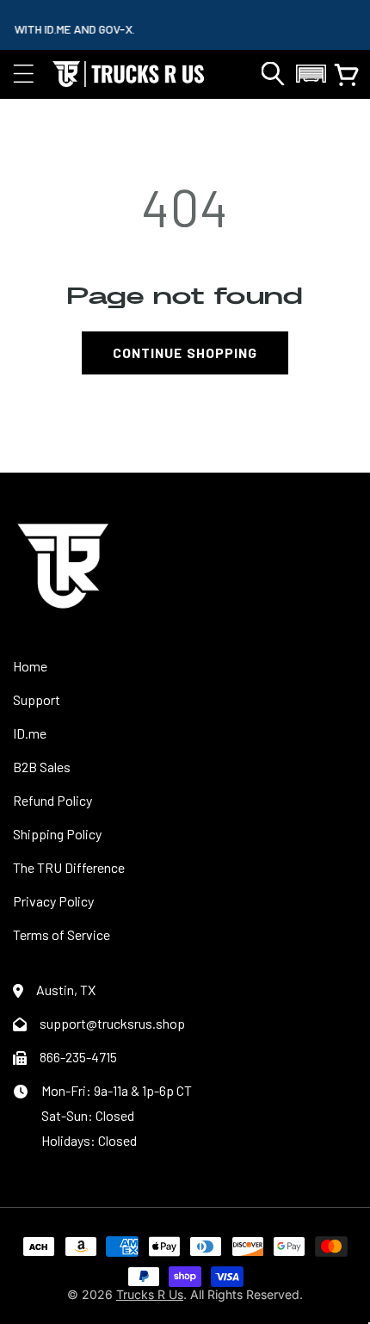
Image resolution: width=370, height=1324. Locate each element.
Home (30, 666)
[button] (23, 74)
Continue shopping (185, 352)
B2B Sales (42, 766)
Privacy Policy (53, 901)
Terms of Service (61, 934)
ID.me (29, 733)
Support (36, 699)
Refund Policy (52, 800)
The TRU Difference (69, 867)
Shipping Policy (57, 834)
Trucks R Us (149, 1294)
